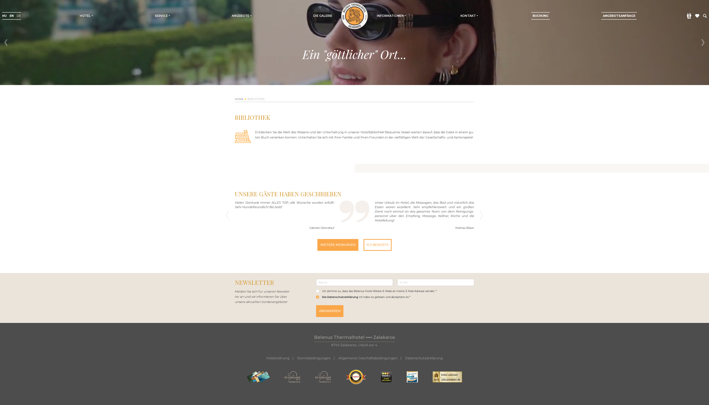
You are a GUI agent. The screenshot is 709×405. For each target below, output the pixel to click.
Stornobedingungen (314, 358)
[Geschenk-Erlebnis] (689, 16)
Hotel (85, 16)
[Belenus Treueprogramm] (697, 15)
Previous (5, 42)
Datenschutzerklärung (424, 358)
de (19, 16)
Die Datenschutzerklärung (340, 297)
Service (161, 16)
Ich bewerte (378, 245)
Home (239, 99)
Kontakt (468, 16)
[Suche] (705, 15)
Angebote (240, 16)
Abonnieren (329, 311)
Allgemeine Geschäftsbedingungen (368, 358)
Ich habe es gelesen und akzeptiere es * (366, 297)
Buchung (540, 16)
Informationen (390, 16)
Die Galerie (322, 16)
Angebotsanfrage (619, 16)
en (12, 16)
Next (703, 42)
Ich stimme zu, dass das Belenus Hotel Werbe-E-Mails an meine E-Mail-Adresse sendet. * (379, 291)
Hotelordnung (278, 358)
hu (4, 16)
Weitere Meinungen (337, 245)
